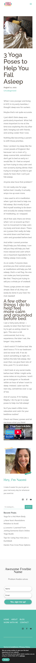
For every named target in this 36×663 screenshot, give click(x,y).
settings (22, 656)
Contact (24, 623)
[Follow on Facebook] (26, 499)
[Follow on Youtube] (30, 499)
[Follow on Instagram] (22, 499)
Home (6, 620)
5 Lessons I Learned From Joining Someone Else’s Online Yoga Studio (17, 531)
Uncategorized (10, 91)
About (14, 620)
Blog (22, 620)
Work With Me (11, 623)
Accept (6, 659)
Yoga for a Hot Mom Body (15, 516)
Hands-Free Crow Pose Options (17, 545)
